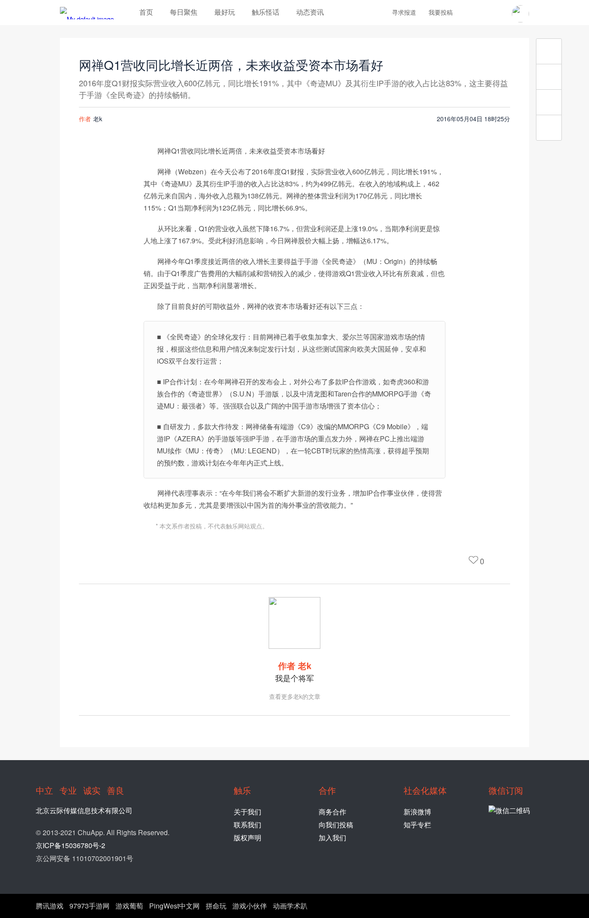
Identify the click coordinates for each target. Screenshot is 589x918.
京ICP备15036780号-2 (70, 845)
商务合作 (332, 812)
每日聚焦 (183, 12)
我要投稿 (441, 12)
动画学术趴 (290, 906)
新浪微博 (417, 812)
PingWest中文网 (174, 906)
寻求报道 (404, 12)
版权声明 (247, 838)
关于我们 (247, 812)
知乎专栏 (417, 825)
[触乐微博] (483, 13)
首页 (146, 12)
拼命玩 (216, 906)
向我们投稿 (336, 825)
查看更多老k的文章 (294, 696)
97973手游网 (89, 906)
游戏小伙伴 (249, 906)
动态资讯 (310, 12)
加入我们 (332, 838)
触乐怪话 (265, 12)
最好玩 (224, 12)
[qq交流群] (498, 13)
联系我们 (247, 825)
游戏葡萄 (129, 906)
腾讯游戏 (49, 906)
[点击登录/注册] (520, 13)
